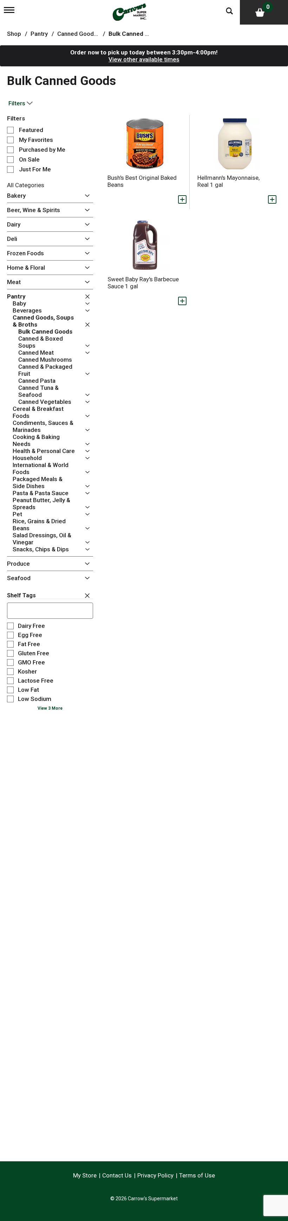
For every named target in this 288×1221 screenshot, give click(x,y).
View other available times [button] (144, 59)
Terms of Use (197, 1175)
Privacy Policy (155, 1175)
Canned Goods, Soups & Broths (99, 33)
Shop (14, 33)
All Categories (25, 185)
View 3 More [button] (50, 708)
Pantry (39, 33)
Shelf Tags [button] (21, 595)
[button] (85, 195)
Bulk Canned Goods (136, 33)
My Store (85, 1175)
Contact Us (117, 1175)
